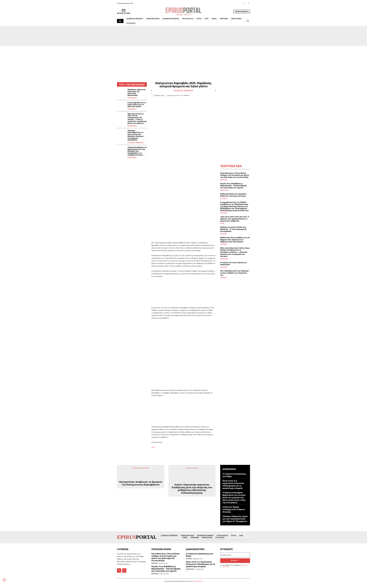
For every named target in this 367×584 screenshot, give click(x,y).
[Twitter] (248, 3)
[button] (247, 21)
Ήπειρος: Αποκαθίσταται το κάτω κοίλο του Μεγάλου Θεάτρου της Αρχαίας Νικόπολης (135, 135)
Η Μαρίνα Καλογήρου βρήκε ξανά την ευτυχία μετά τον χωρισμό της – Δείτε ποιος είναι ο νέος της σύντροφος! (234, 497)
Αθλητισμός (190, 569)
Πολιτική (132, 98)
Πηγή (153, 447)
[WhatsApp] (166, 99)
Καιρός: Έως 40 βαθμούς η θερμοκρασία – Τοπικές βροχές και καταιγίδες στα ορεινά (233, 185)
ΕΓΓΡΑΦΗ (234, 560)
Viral (222, 223)
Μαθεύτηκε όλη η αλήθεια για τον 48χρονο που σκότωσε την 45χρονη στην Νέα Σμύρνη (235, 239)
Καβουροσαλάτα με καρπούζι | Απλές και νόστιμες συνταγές (233, 195)
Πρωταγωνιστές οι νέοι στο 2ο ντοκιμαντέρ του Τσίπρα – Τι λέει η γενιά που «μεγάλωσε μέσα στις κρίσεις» (137, 118)
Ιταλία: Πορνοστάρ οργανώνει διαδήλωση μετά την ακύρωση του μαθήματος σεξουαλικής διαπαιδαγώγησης (192, 480)
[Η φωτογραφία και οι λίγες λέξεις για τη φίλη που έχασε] (121, 106)
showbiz (132, 109)
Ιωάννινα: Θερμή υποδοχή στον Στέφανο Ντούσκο (233, 509)
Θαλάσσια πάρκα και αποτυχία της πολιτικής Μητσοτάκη (136, 92)
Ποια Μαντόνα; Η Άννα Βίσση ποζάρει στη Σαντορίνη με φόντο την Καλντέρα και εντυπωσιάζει (234, 175)
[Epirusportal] (183, 11)
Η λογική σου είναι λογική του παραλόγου (233, 263)
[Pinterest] (162, 99)
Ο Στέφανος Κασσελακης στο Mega (234, 475)
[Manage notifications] (4, 579)
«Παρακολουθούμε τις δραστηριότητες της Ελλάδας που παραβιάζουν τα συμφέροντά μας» (137, 151)
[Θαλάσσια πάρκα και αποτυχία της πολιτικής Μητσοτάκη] (121, 93)
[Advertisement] (183, 60)
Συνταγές (223, 198)
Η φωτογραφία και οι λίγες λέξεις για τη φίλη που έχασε (136, 104)
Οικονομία (224, 190)
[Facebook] (244, 3)
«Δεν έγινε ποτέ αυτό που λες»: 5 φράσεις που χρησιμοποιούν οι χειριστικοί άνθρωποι (234, 219)
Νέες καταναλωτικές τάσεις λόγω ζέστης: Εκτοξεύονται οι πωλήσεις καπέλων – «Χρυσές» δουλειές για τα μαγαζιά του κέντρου (235, 252)
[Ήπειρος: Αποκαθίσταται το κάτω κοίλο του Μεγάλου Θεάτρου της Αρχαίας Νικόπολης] (121, 134)
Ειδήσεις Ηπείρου (135, 142)
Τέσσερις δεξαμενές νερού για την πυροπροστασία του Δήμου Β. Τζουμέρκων (235, 519)
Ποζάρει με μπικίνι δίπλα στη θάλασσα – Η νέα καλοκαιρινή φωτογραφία (233, 229)
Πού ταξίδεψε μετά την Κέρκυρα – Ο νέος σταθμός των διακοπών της (235, 273)
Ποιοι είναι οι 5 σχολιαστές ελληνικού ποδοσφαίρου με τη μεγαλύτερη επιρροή (233, 484)
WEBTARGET (198, 581)
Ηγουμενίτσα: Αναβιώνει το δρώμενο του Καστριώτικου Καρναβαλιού (140, 495)
